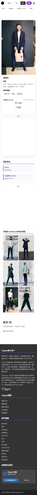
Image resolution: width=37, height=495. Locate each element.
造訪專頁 (26, 480)
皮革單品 (19, 94)
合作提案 (4, 410)
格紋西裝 (4, 460)
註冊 (29, 3)
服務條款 (4, 404)
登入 (23, 3)
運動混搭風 (5, 451)
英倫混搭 (4, 433)
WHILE (7, 167)
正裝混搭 (4, 430)
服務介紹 (4, 401)
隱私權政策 (5, 407)
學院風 (4, 454)
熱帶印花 (4, 457)
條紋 (3, 427)
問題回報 (4, 413)
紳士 (3, 439)
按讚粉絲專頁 (11, 480)
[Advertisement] (18, 136)
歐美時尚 (4, 424)
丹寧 (3, 442)
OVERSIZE (5, 436)
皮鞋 (13, 94)
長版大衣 (6, 94)
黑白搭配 (4, 445)
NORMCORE (6, 448)
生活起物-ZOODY (10, 176)
